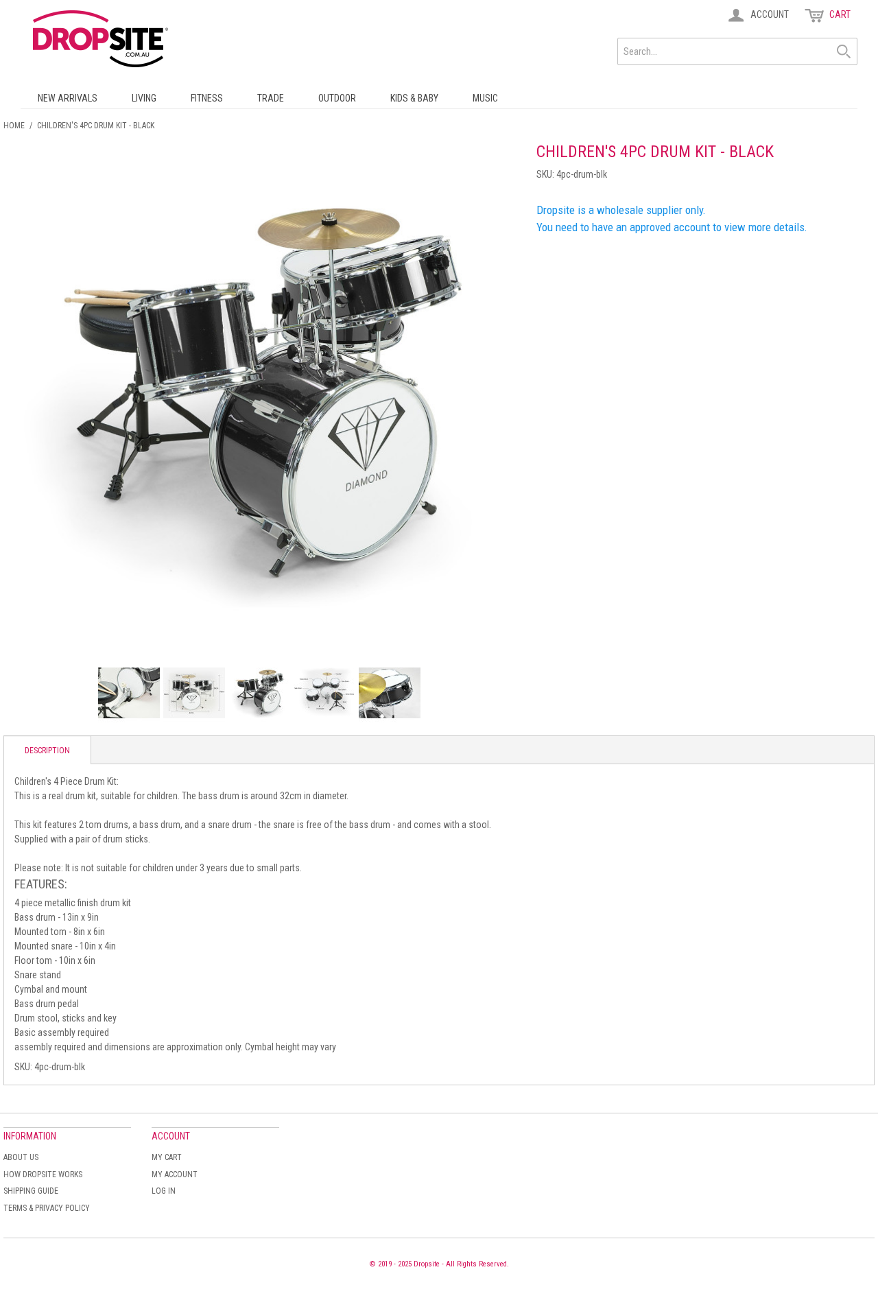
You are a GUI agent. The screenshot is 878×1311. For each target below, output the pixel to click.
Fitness (207, 98)
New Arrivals (67, 98)
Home (14, 125)
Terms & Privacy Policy (46, 1208)
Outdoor (337, 98)
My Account (175, 1174)
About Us (20, 1157)
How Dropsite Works (42, 1174)
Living (144, 98)
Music (485, 98)
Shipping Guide (30, 1191)
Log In (164, 1191)
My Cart (167, 1157)
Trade (270, 98)
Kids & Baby (414, 98)
